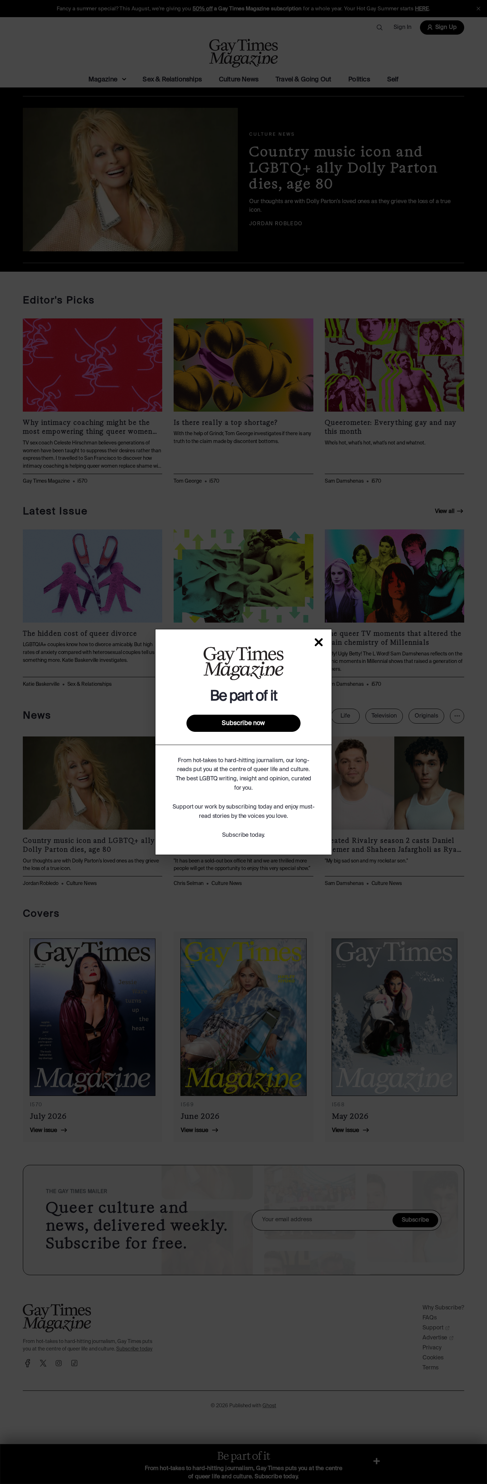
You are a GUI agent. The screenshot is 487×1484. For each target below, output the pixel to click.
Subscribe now (243, 723)
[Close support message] (319, 642)
